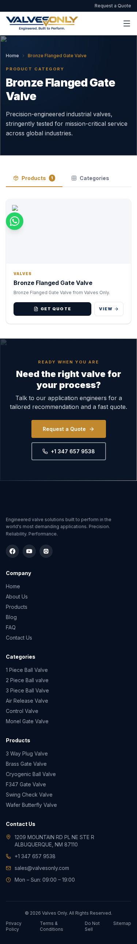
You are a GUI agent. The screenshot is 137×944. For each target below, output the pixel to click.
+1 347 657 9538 (73, 451)
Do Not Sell (92, 926)
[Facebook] (12, 551)
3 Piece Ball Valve (27, 690)
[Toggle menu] (126, 23)
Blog (11, 617)
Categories (94, 178)
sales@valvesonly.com (42, 868)
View (106, 308)
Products (37, 178)
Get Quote (56, 308)
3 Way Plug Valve (27, 753)
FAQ (11, 627)
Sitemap (122, 923)
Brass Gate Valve (26, 764)
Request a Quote (113, 5)
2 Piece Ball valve (27, 680)
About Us (17, 596)
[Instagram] (46, 551)
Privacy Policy (14, 926)
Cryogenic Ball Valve (31, 774)
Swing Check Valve (29, 794)
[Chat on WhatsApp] (14, 221)
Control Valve (22, 711)
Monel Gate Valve (27, 721)
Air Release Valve (27, 701)
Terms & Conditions (51, 926)
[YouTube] (29, 551)
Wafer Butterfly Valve (31, 805)
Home (12, 55)
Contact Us (19, 637)
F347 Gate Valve (26, 784)
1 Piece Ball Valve (27, 670)
